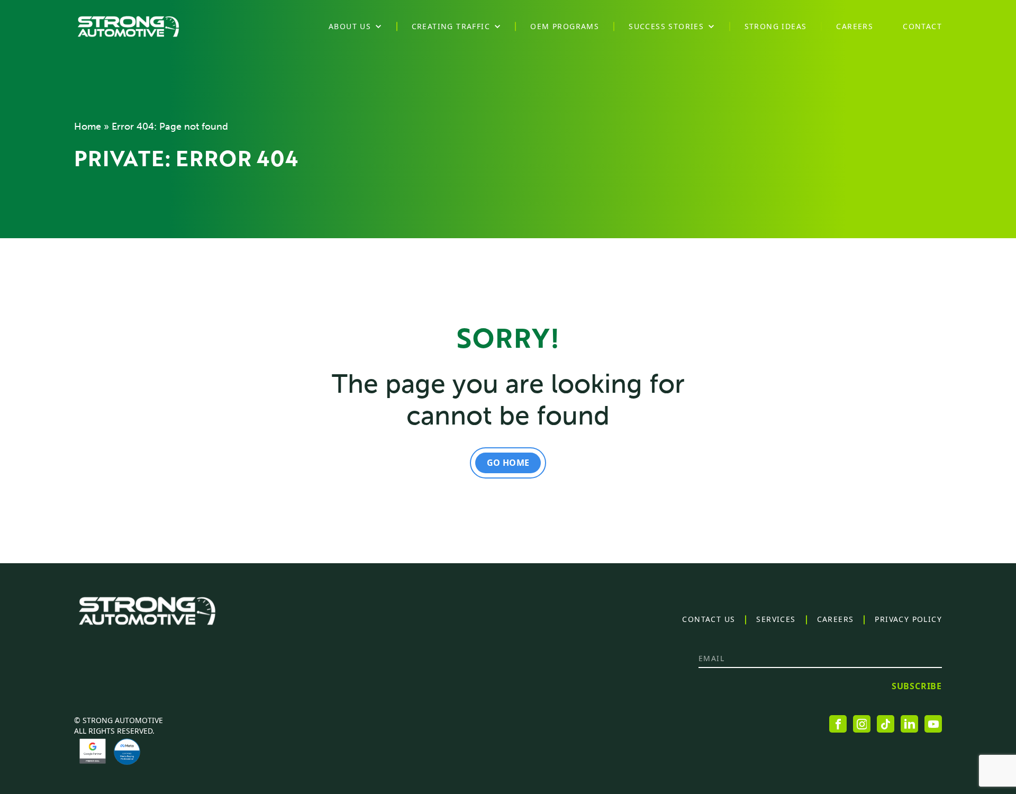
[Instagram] (861, 724)
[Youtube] (933, 724)
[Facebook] (838, 724)
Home (87, 126)
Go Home (508, 462)
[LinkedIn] (909, 724)
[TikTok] (885, 724)
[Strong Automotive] (128, 26)
